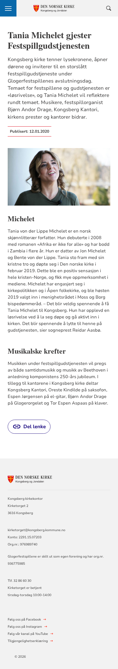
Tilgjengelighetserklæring (28, 641)
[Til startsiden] (38, 478)
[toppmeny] (8, 8)
